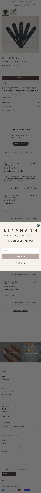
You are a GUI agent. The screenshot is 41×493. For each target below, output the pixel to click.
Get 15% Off (20, 257)
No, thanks (20, 263)
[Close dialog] (38, 225)
